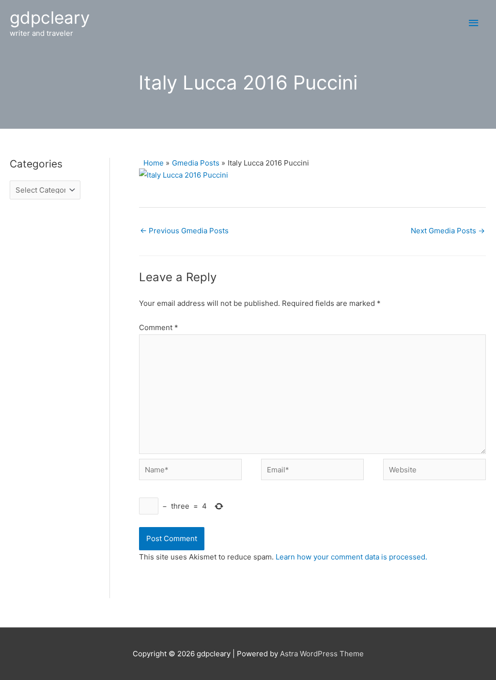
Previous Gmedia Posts (184, 230)
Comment (158, 327)
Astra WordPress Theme (322, 653)
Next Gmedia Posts (448, 230)
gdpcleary (50, 17)
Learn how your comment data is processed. (351, 556)
